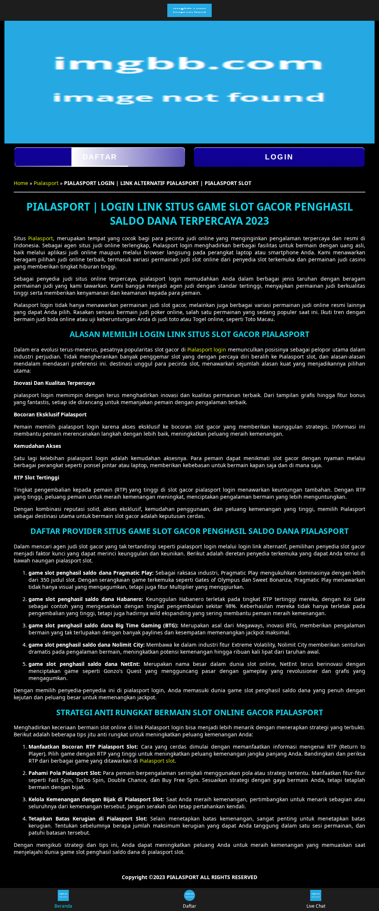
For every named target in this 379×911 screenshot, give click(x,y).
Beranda (63, 906)
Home (21, 183)
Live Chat (315, 906)
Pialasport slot (157, 760)
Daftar (189, 906)
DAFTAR (100, 157)
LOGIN (279, 157)
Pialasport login (206, 349)
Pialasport (46, 183)
